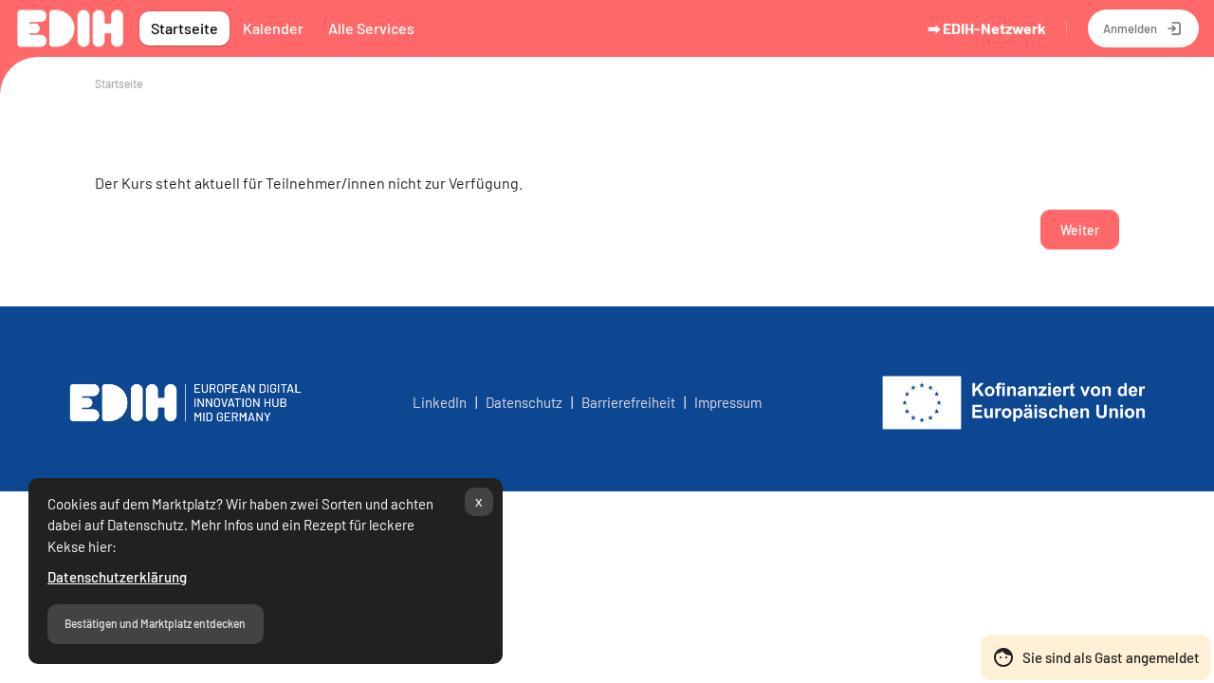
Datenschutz (527, 402)
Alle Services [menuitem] (371, 28)
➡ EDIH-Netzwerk (987, 28)
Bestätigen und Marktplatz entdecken (155, 623)
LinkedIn (440, 402)
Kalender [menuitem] (273, 28)
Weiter (1079, 230)
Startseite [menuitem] (184, 28)
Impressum (728, 402)
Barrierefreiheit (628, 402)
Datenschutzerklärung (117, 576)
